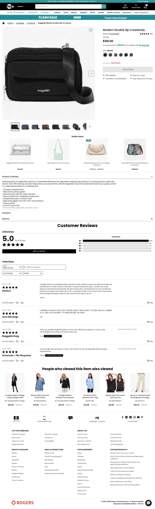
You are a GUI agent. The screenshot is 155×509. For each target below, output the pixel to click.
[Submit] (104, 6)
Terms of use (82, 434)
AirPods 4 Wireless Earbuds (120, 475)
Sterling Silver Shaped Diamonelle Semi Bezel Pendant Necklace (125, 463)
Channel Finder (116, 438)
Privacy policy (83, 438)
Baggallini (115, 33)
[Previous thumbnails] (7, 127)
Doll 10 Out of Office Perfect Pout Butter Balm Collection (126, 457)
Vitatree (80, 456)
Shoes (14, 456)
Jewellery (15, 460)
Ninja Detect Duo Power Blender (122, 468)
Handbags (20, 23)
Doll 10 (80, 484)
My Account (16, 438)
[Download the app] (44, 418)
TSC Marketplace (116, 444)
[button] (21, 6)
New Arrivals (49, 463)
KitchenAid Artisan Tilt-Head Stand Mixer (125, 485)
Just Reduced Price (52, 470)
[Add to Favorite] (90, 30)
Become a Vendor (84, 441)
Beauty (14, 463)
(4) (151, 34)
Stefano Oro (82, 490)
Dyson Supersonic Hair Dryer (121, 481)
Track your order (18, 441)
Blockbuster (49, 460)
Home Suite (82, 494)
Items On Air (33, 12)
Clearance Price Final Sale (54, 473)
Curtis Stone (82, 463)
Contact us (49, 438)
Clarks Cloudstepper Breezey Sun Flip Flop (126, 478)
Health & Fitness (17, 473)
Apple (80, 467)
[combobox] (70, 6)
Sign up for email (51, 434)
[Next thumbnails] (90, 127)
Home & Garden (18, 467)
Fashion (10, 23)
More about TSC (84, 444)
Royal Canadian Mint (85, 470)
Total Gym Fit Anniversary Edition (122, 471)
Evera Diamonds (84, 487)
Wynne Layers (83, 477)
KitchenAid (81, 460)
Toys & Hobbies (17, 480)
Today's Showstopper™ (16, 12)
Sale (46, 467)
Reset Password (18, 444)
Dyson (80, 453)
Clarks (80, 473)
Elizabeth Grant (83, 480)
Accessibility (49, 441)
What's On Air (49, 453)
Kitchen (14, 470)
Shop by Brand (115, 434)
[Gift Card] (16, 418)
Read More (6, 213)
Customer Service (18, 434)
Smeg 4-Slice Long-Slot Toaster (122, 453)
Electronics (16, 477)
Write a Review (39, 251)
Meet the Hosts (116, 441)
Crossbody (31, 23)
